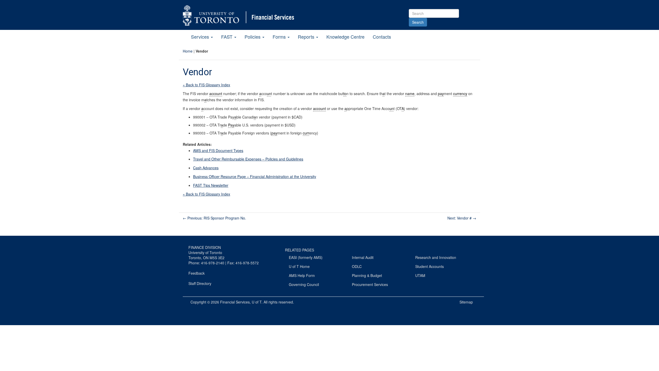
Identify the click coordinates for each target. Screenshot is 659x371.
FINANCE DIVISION (204, 247)
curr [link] (306, 133)
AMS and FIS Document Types (218, 150)
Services (200, 36)
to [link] (344, 93)
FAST (227, 36)
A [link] (403, 108)
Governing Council (304, 284)
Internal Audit (363, 257)
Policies (253, 36)
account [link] (215, 93)
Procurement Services (370, 284)
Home (188, 51)
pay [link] (441, 93)
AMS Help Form (302, 275)
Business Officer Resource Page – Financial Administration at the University (254, 176)
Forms (280, 36)
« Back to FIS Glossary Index (206, 84)
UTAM (420, 275)
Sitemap (466, 302)
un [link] (269, 93)
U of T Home (299, 266)
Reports (307, 36)
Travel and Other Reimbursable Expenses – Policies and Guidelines (248, 159)
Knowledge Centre (345, 36)
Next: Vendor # (461, 218)
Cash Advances (206, 167)
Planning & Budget (367, 275)
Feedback (196, 273)
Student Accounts (429, 266)
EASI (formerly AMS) (306, 257)
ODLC (357, 266)
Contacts (382, 36)
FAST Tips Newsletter (210, 185)
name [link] (409, 93)
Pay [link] (231, 125)
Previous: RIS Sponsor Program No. (214, 218)
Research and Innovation (435, 257)
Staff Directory (199, 283)
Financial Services (235, 302)
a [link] (260, 93)
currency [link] (460, 93)
